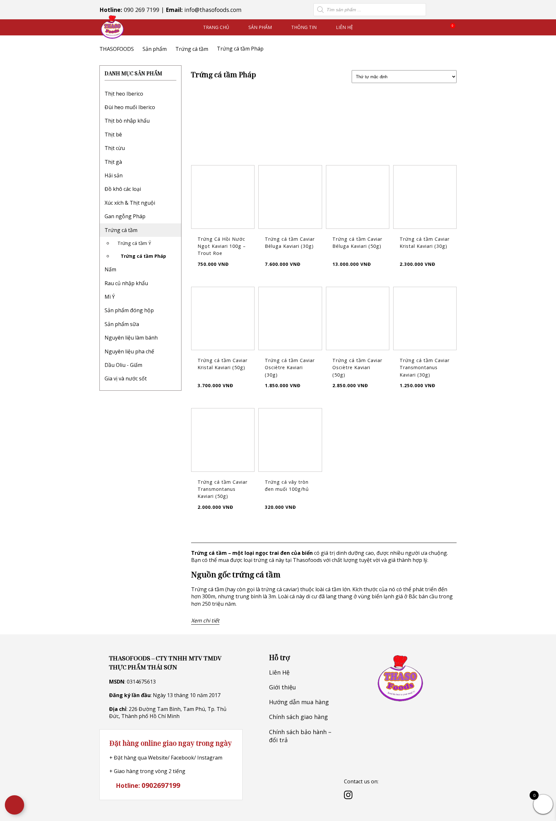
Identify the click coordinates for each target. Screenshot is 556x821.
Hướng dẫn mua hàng (299, 702)
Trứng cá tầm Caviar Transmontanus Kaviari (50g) (222, 489)
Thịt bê (113, 134)
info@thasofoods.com (213, 10)
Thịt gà (113, 161)
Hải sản (114, 175)
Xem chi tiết (205, 620)
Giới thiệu (282, 687)
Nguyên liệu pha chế (129, 351)
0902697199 (161, 785)
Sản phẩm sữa (122, 324)
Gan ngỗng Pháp (125, 216)
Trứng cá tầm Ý (134, 243)
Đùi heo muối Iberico (130, 107)
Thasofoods (307, 560)
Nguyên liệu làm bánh (131, 337)
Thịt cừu (115, 148)
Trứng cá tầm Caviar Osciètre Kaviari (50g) (357, 367)
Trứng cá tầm (121, 230)
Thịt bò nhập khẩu (127, 120)
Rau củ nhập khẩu (126, 283)
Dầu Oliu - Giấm (123, 365)
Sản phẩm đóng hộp (129, 310)
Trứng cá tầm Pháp (143, 256)
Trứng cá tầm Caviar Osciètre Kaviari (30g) (290, 367)
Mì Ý (110, 296)
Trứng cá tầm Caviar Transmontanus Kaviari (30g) (424, 367)
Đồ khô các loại (123, 188)
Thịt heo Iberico (124, 93)
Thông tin (304, 27)
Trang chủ (216, 27)
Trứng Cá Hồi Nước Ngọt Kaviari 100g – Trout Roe (222, 246)
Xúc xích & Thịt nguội (130, 202)
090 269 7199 (141, 10)
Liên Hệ (344, 27)
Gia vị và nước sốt (126, 378)
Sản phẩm (260, 27)
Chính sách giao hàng (298, 717)
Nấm (110, 269)
